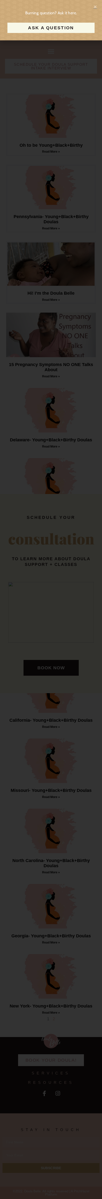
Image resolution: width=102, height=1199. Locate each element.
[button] (95, 7)
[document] (51, 599)
